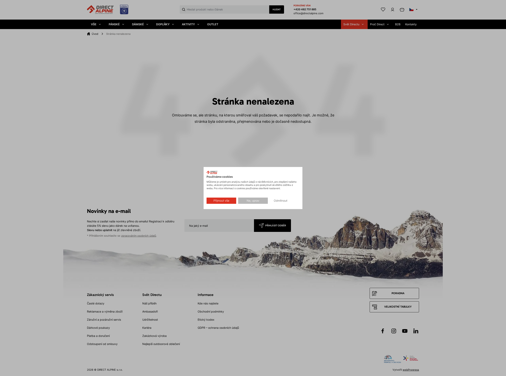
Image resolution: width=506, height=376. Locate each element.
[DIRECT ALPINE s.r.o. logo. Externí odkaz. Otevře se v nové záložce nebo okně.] (212, 172)
